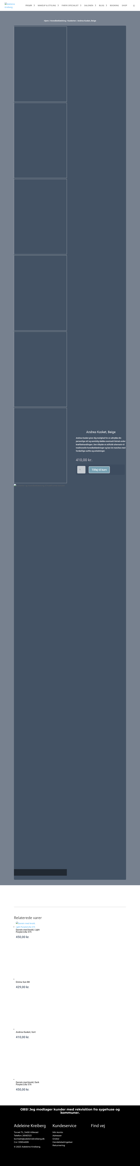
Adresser (57, 1135)
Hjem (46, 21)
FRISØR (28, 6)
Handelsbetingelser (62, 1142)
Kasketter (72, 21)
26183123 (27, 1135)
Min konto (57, 1132)
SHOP (124, 6)
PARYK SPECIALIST (70, 6)
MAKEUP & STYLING (47, 6)
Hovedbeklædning (58, 21)
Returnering (58, 1145)
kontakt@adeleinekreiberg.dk (29, 1138)
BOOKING (114, 6)
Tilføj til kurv (99, 469)
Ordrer (55, 1138)
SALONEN (88, 6)
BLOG (101, 6)
